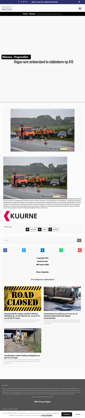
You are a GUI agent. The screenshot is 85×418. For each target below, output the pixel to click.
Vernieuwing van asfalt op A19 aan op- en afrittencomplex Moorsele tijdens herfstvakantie (61, 316)
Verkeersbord (49, 280)
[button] (79, 1)
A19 (32, 280)
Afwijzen (78, 414)
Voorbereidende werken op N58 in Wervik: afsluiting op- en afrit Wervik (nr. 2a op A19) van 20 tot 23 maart (22, 316)
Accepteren (66, 414)
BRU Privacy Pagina (42, 402)
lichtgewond (39, 280)
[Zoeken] (79, 240)
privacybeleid (46, 415)
